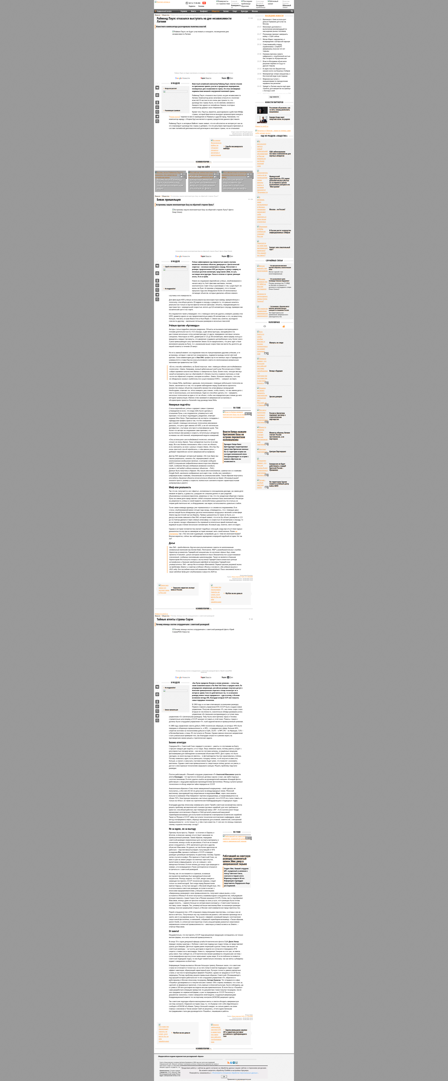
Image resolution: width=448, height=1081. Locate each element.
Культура (244, 11)
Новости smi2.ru (161, 614)
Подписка (192, 6)
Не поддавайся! (170, 288)
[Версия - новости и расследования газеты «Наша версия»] (170, 5)
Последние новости (274, 15)
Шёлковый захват (287, 6)
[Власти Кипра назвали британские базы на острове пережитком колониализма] (237, 420)
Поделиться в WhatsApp (157, 107)
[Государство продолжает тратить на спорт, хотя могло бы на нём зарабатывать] (216, 593)
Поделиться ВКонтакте (157, 87)
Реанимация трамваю (172, 110)
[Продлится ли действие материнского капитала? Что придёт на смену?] (262, 248)
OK (224, 1077)
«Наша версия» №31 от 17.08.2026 (242, 577)
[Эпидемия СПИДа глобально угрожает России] (262, 231)
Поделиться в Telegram (157, 116)
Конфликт (204, 11)
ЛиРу (236, 1063)
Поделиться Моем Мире (157, 95)
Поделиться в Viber (157, 112)
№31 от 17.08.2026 (194, 3)
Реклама (201, 6)
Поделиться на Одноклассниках (157, 102)
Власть (193, 11)
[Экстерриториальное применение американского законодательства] (262, 311)
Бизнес (226, 11)
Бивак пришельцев (171, 710)
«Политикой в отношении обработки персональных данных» (235, 1073)
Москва (255, 11)
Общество (215, 11)
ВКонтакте (234, 1063)
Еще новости (274, 97)
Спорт (235, 11)
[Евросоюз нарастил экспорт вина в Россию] (164, 589)
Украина (184, 11)
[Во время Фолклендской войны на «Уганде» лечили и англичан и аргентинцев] (216, 147)
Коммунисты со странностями (236, 7)
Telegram (231, 1063)
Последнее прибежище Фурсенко (260, 7)
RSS (228, 1063)
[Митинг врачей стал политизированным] (262, 268)
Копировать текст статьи (157, 121)
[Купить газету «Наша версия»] (187, 3)
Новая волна (175, 117)
